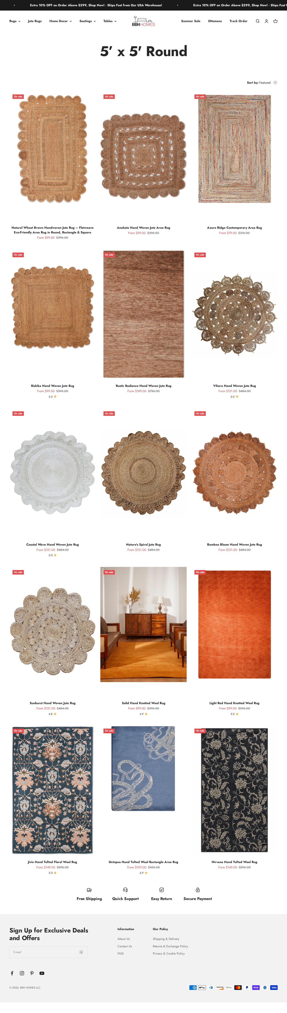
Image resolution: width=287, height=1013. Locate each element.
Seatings (85, 21)
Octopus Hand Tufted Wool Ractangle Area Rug (143, 862)
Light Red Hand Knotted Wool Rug (234, 703)
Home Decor (58, 21)
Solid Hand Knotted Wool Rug (143, 703)
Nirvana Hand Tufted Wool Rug (234, 862)
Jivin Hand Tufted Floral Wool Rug (52, 862)
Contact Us (125, 946)
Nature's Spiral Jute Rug (143, 544)
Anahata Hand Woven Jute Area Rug (143, 227)
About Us (124, 939)
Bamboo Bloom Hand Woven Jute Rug (234, 544)
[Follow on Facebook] (12, 973)
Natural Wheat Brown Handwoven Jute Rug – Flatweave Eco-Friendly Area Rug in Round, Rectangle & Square (53, 230)
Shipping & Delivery (166, 939)
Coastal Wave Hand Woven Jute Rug (52, 544)
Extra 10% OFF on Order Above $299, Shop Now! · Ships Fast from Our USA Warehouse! (207, 5)
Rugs (12, 21)
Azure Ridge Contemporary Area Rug (234, 227)
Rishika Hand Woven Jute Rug (52, 386)
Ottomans (215, 21)
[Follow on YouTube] (42, 973)
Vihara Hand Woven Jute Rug (234, 386)
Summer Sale (190, 21)
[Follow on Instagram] (22, 973)
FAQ (121, 953)
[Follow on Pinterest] (32, 973)
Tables (107, 21)
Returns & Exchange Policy (170, 946)
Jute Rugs (35, 21)
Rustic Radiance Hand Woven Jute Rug (143, 386)
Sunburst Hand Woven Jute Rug (53, 703)
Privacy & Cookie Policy (169, 953)
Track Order (239, 21)
